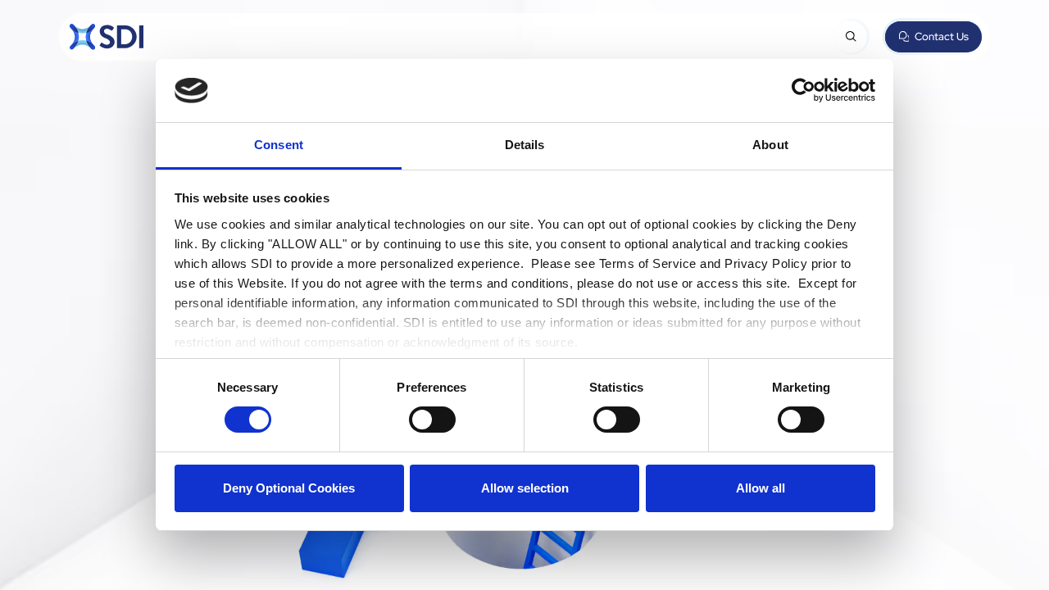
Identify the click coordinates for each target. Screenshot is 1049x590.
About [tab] (770, 145)
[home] (106, 37)
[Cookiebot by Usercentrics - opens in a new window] (803, 90)
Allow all (760, 488)
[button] (850, 36)
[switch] (432, 419)
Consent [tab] (278, 145)
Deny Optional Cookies (289, 488)
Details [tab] (525, 145)
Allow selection (525, 488)
